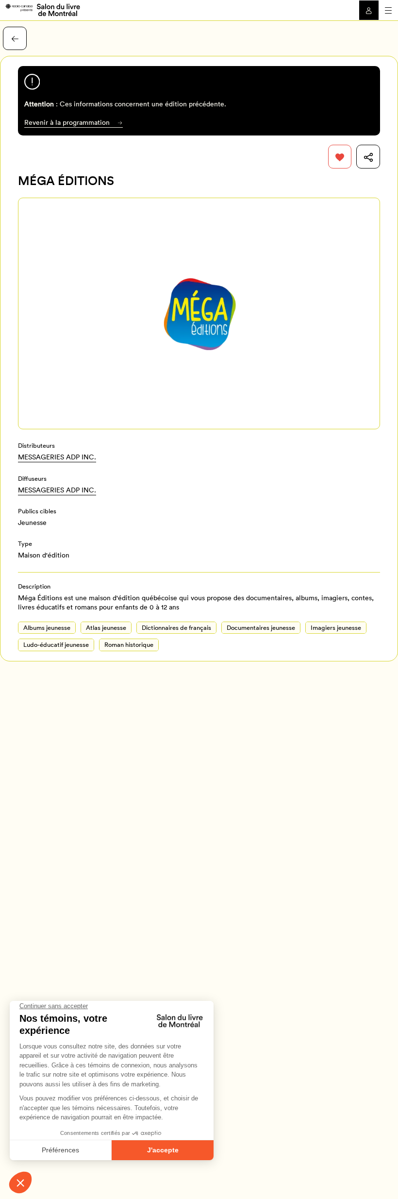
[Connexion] (369, 10)
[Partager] (368, 157)
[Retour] (15, 39)
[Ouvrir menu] (388, 10)
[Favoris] (340, 157)
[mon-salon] (42, 9)
